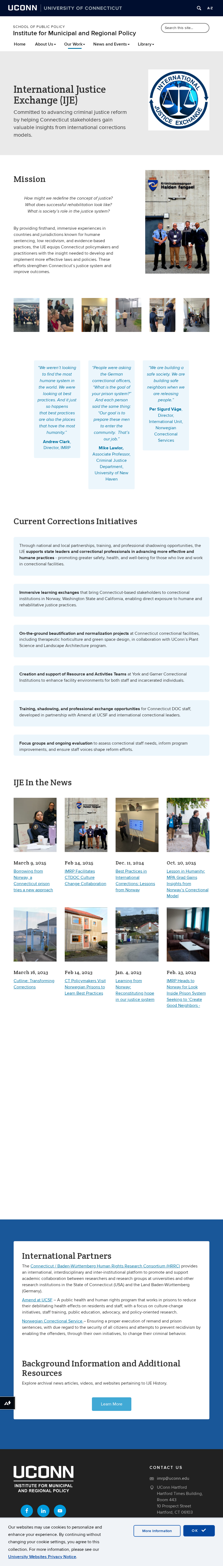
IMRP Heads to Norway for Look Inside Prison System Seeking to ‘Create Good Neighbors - (186, 993)
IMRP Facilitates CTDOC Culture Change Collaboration (85, 877)
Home (20, 44)
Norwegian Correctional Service (52, 1321)
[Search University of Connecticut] (199, 8)
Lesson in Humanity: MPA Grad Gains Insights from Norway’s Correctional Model (188, 884)
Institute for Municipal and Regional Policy (74, 33)
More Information (157, 1531)
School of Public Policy (39, 27)
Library (144, 44)
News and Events (110, 44)
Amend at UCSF (37, 1300)
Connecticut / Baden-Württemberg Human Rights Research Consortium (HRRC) (105, 1266)
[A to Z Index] (210, 8)
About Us (44, 44)
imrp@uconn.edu (173, 1478)
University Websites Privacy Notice (42, 1556)
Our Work (73, 44)
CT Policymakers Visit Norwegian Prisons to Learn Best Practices (85, 987)
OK (196, 1530)
